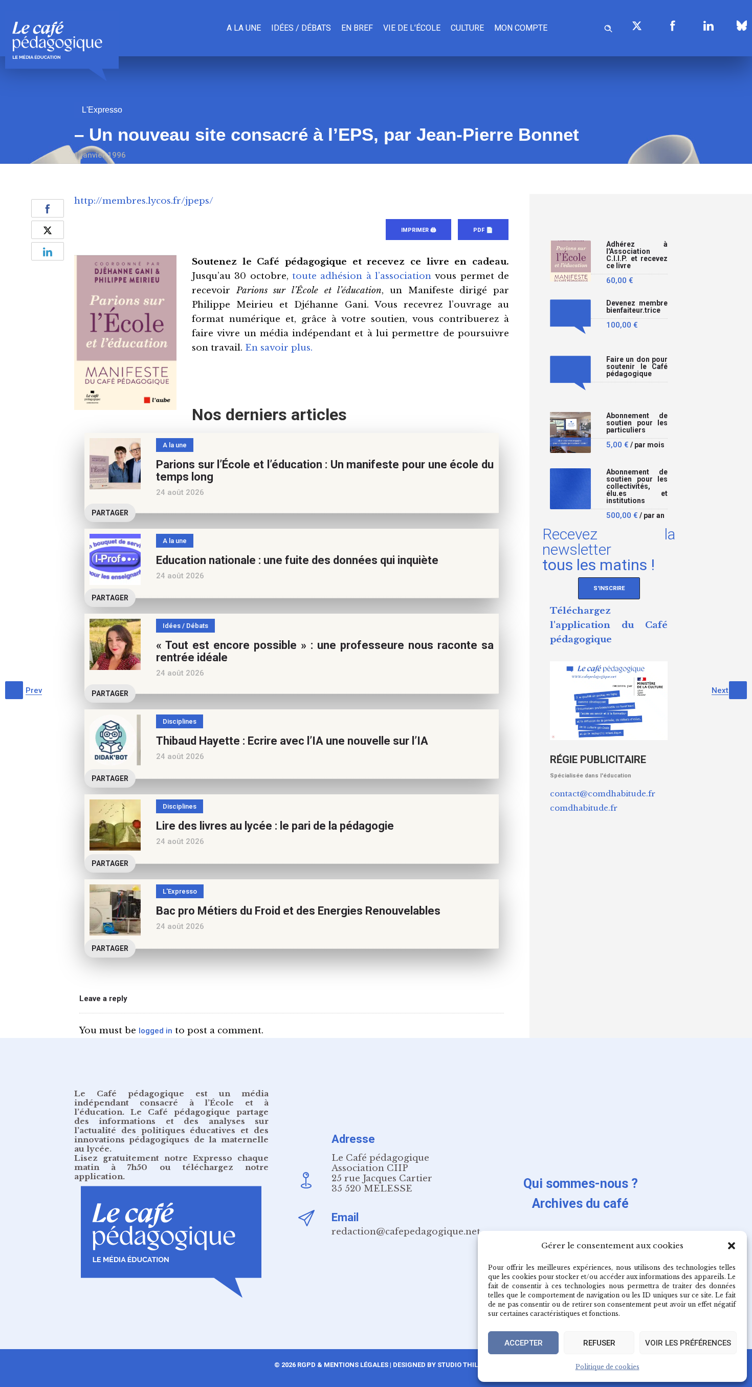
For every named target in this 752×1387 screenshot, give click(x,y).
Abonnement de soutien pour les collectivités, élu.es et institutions (637, 486)
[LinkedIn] (708, 25)
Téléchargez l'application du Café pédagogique (609, 625)
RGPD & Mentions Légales (342, 1365)
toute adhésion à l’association (361, 276)
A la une (244, 28)
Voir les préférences (688, 1343)
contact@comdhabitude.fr (602, 793)
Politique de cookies (607, 1367)
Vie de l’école (411, 28)
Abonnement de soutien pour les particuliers (637, 423)
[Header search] (608, 27)
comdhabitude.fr (583, 808)
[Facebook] (672, 25)
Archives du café (580, 1203)
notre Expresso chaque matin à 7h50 (171, 1162)
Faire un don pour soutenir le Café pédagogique (637, 367)
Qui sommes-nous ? (580, 1183)
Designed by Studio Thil (434, 1365)
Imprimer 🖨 (418, 230)
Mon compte (520, 28)
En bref (357, 28)
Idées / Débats (301, 28)
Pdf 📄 (483, 230)
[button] (731, 1246)
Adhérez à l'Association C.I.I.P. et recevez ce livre (637, 255)
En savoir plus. (279, 347)
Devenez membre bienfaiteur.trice (637, 306)
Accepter (523, 1343)
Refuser (599, 1343)
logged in (155, 1030)
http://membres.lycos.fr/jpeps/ (143, 201)
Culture (467, 28)
